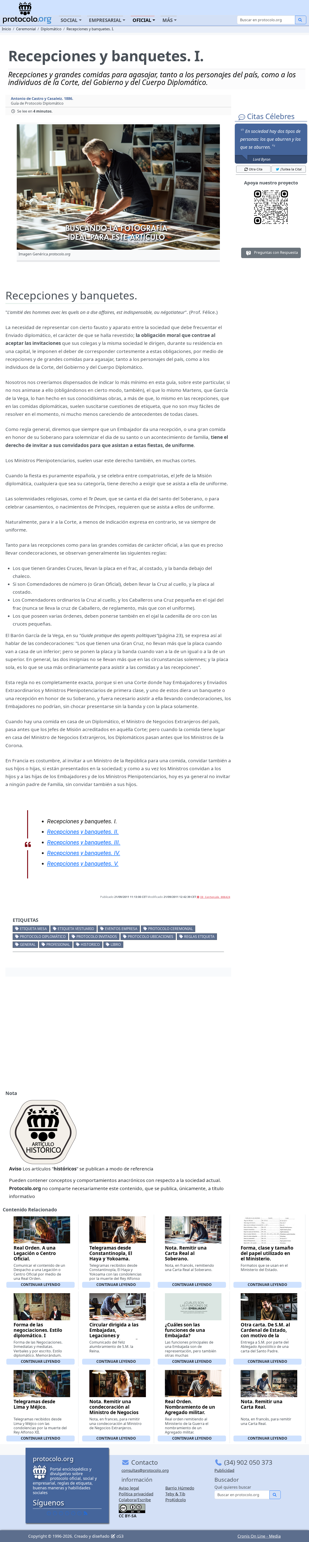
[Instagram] (73, 1513)
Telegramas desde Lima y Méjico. (34, 1404)
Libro (116, 944)
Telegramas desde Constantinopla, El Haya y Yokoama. (110, 1253)
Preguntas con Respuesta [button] (275, 252)
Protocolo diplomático (43, 936)
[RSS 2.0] (85, 1513)
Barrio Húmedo (179, 1488)
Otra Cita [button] (255, 169)
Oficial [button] (142, 20)
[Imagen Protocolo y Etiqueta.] (118, 187)
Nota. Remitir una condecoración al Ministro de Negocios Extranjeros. (113, 1409)
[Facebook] (48, 1513)
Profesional (58, 944)
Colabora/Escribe (135, 1499)
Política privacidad (136, 1494)
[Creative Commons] (132, 1508)
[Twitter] (54, 1513)
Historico (90, 944)
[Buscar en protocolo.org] (300, 20)
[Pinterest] (61, 1513)
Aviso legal (129, 1488)
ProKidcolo (175, 1499)
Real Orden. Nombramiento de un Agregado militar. (190, 1406)
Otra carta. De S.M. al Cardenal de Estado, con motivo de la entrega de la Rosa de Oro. (266, 1335)
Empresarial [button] (105, 20)
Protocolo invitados (96, 936)
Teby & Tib (175, 1494)
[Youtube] (79, 1513)
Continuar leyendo (40, 1284)
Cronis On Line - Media (259, 1536)
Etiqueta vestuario (76, 928)
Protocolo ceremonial (170, 928)
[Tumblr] (67, 1513)
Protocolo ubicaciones (150, 936)
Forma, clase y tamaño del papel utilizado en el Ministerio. (267, 1253)
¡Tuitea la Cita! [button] (291, 169)
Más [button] (167, 20)
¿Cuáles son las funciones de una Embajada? (185, 1330)
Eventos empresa (121, 928)
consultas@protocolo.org (145, 1470)
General (28, 944)
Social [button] (69, 20)
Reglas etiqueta (199, 936)
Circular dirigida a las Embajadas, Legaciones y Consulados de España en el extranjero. (115, 1335)
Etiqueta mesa (33, 928)
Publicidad (224, 1470)
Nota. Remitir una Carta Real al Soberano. (186, 1253)
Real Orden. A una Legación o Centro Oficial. (35, 1253)
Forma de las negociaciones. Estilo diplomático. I (38, 1330)
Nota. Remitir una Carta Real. (262, 1404)
